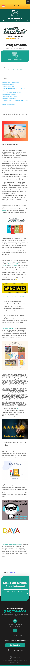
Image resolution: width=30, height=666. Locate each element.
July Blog (4, 210)
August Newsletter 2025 (8, 104)
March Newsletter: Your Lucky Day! (11, 92)
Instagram (21, 650)
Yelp (15, 650)
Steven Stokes (13, 265)
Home (6, 68)
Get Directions (15, 645)
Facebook (8, 650)
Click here (5, 21)
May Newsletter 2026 (8, 86)
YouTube (18, 650)
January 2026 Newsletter (9, 94)
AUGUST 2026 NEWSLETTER (10, 82)
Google (11, 650)
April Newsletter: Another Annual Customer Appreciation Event (13, 89)
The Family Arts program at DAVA (11, 544)
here (18, 408)
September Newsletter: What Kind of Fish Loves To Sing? (15, 101)
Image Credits (17, 657)
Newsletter (23, 68)
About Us (13, 68)
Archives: (6, 79)
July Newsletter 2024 (16, 70)
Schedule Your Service (15, 592)
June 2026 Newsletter (8, 84)
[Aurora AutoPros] (15, 30)
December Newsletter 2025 (9, 96)
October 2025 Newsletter (9, 98)
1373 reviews (19, 39)
